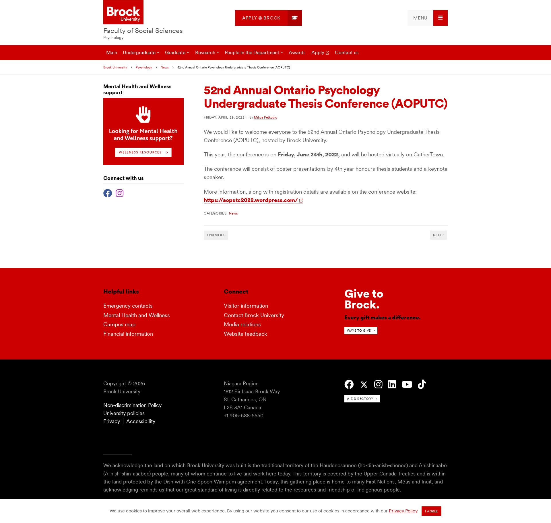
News (165, 67)
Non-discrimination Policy (132, 405)
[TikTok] (422, 384)
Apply (317, 52)
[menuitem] (268, 18)
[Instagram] (119, 192)
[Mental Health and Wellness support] (143, 163)
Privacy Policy (403, 511)
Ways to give (359, 331)
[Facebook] (107, 192)
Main (111, 52)
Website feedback (245, 334)
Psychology (113, 37)
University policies (124, 413)
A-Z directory (360, 399)
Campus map (119, 324)
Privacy (111, 421)
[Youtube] (407, 384)
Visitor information (246, 305)
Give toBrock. (363, 299)
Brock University (115, 67)
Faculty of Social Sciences (143, 30)
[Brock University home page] (123, 12)
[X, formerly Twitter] (364, 384)
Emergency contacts (128, 305)
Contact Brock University (254, 315)
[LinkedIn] (392, 384)
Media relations (242, 324)
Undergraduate (139, 52)
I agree (431, 511)
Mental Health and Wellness (136, 315)
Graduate (175, 52)
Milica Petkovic (265, 117)
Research (205, 52)
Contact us (347, 52)
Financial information (128, 334)
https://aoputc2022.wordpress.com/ (251, 200)
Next (438, 235)
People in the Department (252, 52)
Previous (216, 235)
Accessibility (140, 421)
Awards (297, 52)
